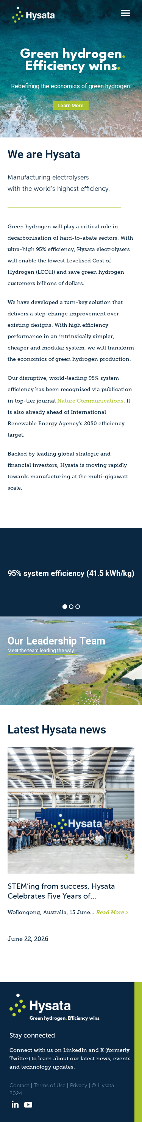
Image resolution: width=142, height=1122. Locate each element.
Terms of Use (50, 1085)
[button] (126, 856)
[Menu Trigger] (125, 12)
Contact (19, 1085)
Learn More (71, 105)
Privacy (78, 1085)
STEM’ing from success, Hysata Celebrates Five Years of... (61, 891)
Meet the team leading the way (41, 650)
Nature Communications (90, 401)
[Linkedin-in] (14, 1104)
